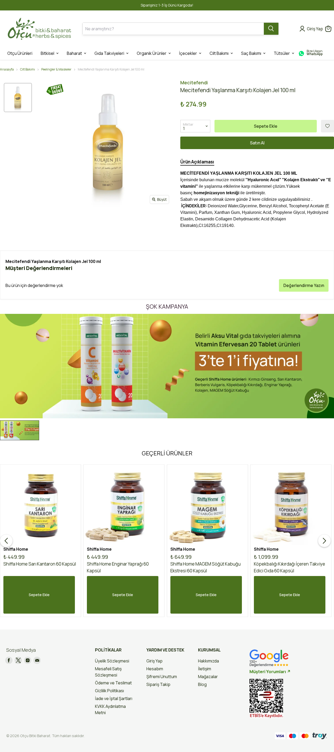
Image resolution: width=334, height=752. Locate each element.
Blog (202, 684)
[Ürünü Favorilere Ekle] (327, 126)
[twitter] (18, 660)
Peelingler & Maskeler (56, 69)
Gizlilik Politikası (109, 691)
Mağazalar (208, 676)
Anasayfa (7, 69)
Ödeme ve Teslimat (113, 683)
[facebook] (9, 660)
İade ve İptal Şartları (113, 698)
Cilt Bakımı (27, 69)
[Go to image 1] (19, 430)
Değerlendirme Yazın (303, 285)
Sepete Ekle (265, 126)
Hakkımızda (208, 661)
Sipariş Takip (158, 684)
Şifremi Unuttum (161, 676)
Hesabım (154, 669)
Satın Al (257, 143)
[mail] (37, 660)
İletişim (204, 669)
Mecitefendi (194, 82)
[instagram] (27, 660)
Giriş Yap (154, 661)
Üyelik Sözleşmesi (112, 661)
